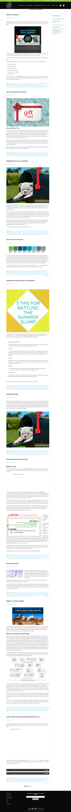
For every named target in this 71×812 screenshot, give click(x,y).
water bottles (42, 781)
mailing (27, 708)
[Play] (7, 770)
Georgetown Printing (43, 83)
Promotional (12, 86)
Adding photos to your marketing (17, 161)
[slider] (47, 770)
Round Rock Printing (29, 86)
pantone (7, 273)
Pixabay (30, 226)
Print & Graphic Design (21, 85)
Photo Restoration (13, 154)
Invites (26, 84)
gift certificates (8, 84)
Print (17, 85)
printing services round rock (38, 557)
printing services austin (36, 85)
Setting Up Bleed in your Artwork (17, 459)
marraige (30, 708)
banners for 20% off (33, 53)
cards (33, 83)
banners (16, 83)
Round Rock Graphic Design (22, 86)
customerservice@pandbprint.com (59, 28)
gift (47, 83)
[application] (27, 770)
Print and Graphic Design (29, 85)
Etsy (37, 83)
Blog (45, 5)
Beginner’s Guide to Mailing (15, 601)
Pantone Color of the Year (14, 239)
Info (48, 5)
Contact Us (55, 5)
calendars (30, 83)
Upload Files (29, 5)
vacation (39, 86)
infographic (14, 335)
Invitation (22, 84)
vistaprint (42, 86)
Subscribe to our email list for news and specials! (35, 794)
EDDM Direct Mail (12, 394)
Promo (9, 86)
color (37, 270)
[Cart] (64, 5)
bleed (19, 152)
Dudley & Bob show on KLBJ (33, 760)
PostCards (14, 85)
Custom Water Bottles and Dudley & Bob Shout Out (22, 717)
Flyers (39, 83)
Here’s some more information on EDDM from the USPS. (17, 410)
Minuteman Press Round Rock (38, 84)
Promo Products (38, 5)
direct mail (40, 152)
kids (27, 84)
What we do (22, 5)
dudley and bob (36, 707)
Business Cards (20, 83)
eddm (43, 152)
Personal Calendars (12, 563)
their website (39, 265)
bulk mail (16, 707)
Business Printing (25, 83)
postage (14, 709)
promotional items (11, 369)
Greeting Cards (18, 84)
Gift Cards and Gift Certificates (16, 92)
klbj (25, 708)
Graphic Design (13, 84)
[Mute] (44, 770)
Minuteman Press (31, 84)
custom (35, 83)
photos (11, 85)
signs (34, 86)
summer (36, 86)
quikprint (15, 86)
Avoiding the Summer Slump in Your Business (20, 280)
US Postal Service (11, 701)
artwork (13, 83)
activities (10, 83)
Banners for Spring (12, 14)
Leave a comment (46, 86)
